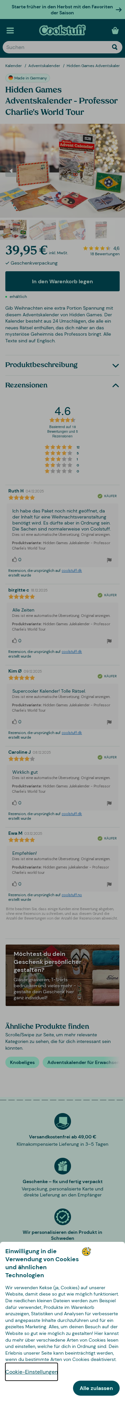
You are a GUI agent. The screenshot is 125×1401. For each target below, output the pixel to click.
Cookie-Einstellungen (31, 1371)
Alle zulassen (96, 1388)
